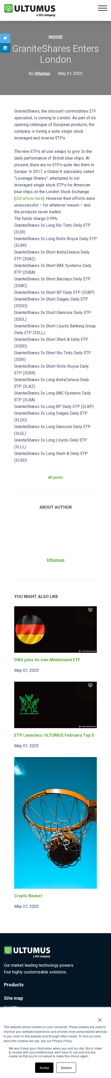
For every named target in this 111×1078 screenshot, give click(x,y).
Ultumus (56, 560)
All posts (55, 477)
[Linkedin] (5, 48)
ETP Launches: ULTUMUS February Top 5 (54, 735)
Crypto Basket (28, 895)
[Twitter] (5, 38)
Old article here (29, 198)
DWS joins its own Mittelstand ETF (47, 659)
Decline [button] (66, 1067)
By (39, 73)
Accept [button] (44, 1067)
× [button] (100, 1018)
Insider (55, 37)
